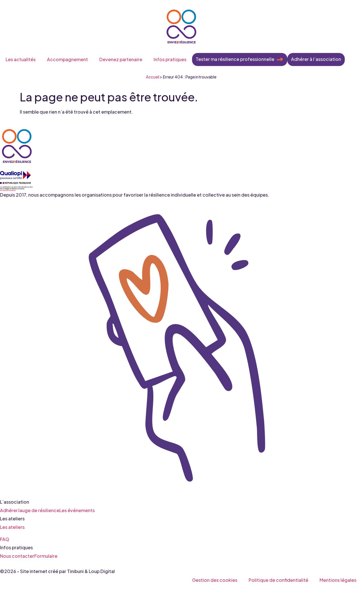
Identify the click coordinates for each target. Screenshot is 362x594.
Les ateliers (12, 527)
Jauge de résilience (38, 510)
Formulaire (45, 556)
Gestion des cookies (214, 580)
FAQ (4, 539)
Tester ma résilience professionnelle (235, 59)
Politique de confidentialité (278, 580)
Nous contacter (17, 556)
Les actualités (21, 59)
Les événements (77, 510)
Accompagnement (67, 59)
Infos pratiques (170, 59)
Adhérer (9, 510)
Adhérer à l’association (316, 59)
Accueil (152, 76)
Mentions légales (338, 580)
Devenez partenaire (120, 59)
